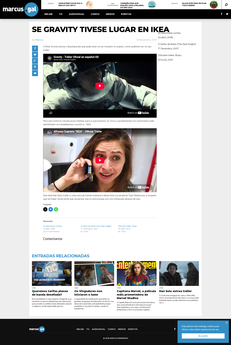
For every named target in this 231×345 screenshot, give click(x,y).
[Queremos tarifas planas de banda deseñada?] (52, 273)
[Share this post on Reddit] (35, 73)
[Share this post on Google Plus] (35, 61)
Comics (50, 3)
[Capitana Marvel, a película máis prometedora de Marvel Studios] (137, 273)
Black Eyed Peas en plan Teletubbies (194, 4)
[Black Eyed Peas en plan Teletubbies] (214, 5)
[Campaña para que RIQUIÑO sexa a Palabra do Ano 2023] (152, 5)
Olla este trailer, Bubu (127, 226)
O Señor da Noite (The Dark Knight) (96, 226)
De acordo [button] (203, 336)
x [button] (227, 322)
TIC (61, 14)
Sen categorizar (112, 4)
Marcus (39, 40)
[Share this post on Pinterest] (35, 67)
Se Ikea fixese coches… (53, 226)
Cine (34, 288)
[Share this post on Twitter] (35, 55)
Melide (48, 14)
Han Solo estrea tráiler (175, 291)
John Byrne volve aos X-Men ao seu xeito (70, 4)
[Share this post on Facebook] (35, 48)
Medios (110, 14)
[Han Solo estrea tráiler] (179, 273)
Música (174, 3)
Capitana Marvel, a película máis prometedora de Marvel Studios (136, 295)
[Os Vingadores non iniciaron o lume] (94, 273)
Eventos (126, 14)
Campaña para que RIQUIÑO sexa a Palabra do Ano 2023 (132, 5)
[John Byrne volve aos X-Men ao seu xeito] (90, 5)
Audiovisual (76, 14)
